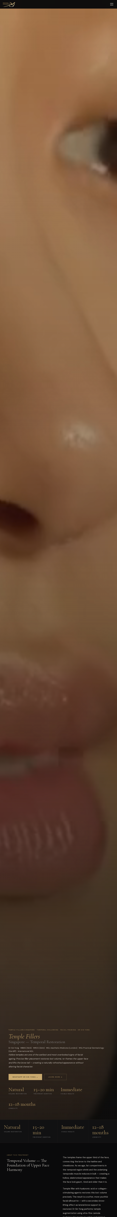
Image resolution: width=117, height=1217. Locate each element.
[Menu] (111, 4)
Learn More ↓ (55, 1077)
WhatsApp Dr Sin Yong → (25, 1077)
